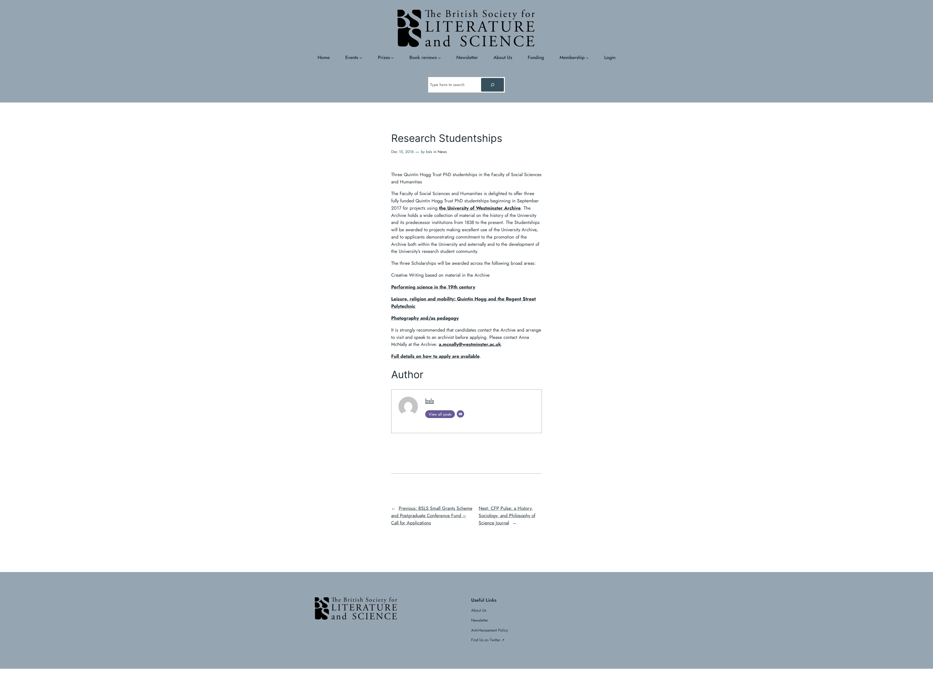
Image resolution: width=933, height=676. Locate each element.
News (442, 151)
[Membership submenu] (587, 57)
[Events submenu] (360, 57)
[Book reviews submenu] (439, 57)
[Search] (492, 85)
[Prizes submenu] (392, 57)
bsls (429, 401)
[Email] (460, 414)
